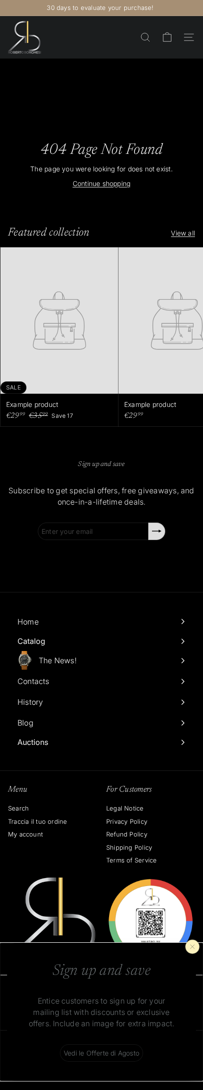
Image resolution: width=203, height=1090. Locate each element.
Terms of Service (131, 860)
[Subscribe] (156, 531)
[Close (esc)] (193, 946)
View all (183, 233)
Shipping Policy (129, 847)
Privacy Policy (126, 821)
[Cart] (167, 37)
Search (18, 808)
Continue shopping (102, 183)
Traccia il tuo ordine (37, 821)
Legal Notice (125, 808)
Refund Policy (126, 834)
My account (25, 834)
